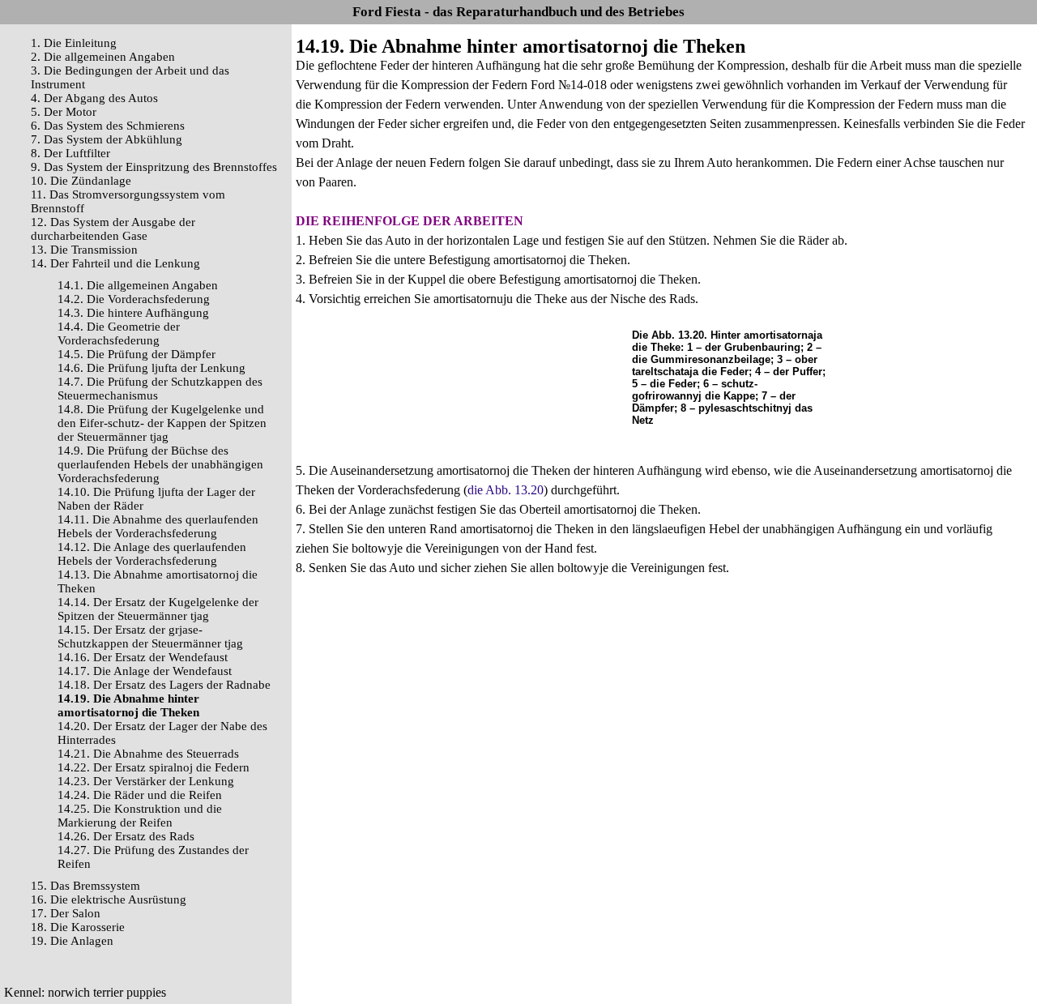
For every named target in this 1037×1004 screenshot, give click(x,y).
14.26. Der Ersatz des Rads (126, 836)
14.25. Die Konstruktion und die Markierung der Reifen (140, 815)
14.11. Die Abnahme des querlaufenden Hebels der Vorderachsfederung (158, 526)
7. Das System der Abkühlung (106, 139)
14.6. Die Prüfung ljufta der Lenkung (151, 367)
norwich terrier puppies (107, 992)
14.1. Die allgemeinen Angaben (138, 285)
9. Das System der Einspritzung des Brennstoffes (154, 166)
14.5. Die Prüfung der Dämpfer (137, 354)
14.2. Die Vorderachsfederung (134, 299)
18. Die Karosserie (78, 927)
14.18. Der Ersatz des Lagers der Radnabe (164, 684)
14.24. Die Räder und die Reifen (140, 794)
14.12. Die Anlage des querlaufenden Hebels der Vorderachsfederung (152, 553)
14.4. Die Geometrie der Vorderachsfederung (119, 333)
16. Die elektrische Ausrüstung (108, 899)
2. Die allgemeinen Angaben (103, 56)
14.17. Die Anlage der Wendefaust (145, 670)
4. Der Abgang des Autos (94, 98)
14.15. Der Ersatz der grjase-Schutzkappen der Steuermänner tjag (150, 636)
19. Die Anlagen (72, 940)
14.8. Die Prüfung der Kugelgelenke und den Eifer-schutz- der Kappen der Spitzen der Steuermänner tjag (162, 423)
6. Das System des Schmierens (108, 125)
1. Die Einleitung (74, 42)
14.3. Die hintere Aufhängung (133, 312)
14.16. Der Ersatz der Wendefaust (143, 657)
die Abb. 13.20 (505, 490)
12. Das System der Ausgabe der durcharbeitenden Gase (113, 229)
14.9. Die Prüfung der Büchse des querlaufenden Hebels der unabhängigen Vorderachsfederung (160, 464)
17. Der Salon (65, 913)
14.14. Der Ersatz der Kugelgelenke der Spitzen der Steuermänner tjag (158, 609)
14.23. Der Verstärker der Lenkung (146, 781)
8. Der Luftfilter (70, 153)
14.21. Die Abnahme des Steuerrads (148, 753)
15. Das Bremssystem (85, 885)
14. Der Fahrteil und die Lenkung (115, 263)
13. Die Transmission (84, 249)
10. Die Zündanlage (81, 180)
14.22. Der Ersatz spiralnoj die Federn (154, 767)
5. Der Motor (63, 111)
